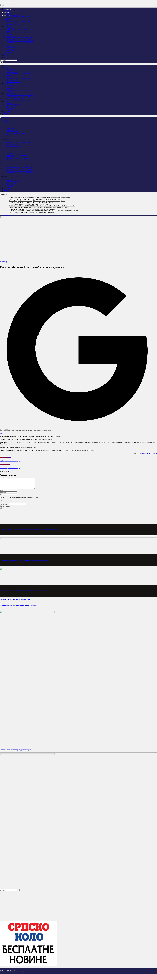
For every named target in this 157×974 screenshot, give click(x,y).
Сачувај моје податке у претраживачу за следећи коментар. (20, 497)
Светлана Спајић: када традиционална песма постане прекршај (28, 204)
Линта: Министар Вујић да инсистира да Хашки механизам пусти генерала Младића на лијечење (39, 197)
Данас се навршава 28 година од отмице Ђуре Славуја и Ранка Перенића (31, 212)
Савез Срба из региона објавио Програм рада (15, 599)
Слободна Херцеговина (149, 453)
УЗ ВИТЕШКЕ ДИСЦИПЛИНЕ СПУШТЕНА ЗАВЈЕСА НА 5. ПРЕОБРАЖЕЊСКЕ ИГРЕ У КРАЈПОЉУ (42, 206)
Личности (10, 215)
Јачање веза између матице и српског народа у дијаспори (18, 605)
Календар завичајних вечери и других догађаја (15, 749)
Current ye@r (4, 504)
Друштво (3, 215)
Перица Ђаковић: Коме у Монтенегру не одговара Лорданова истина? (31, 202)
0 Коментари (4, 261)
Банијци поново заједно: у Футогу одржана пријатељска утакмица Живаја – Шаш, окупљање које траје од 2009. (43, 210)
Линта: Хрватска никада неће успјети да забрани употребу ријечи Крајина (32, 209)
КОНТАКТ (7, 12)
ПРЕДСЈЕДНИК (8, 3)
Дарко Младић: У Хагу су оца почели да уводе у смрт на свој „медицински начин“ (34, 199)
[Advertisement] (78, 907)
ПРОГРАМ (6, 6)
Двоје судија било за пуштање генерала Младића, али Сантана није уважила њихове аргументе (38, 207)
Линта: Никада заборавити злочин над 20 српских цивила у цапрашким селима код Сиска (37, 201)
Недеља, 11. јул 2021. (6, 263)
